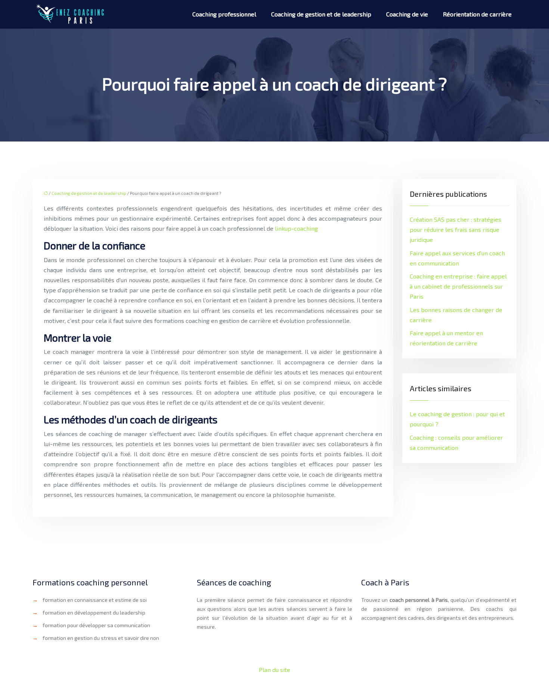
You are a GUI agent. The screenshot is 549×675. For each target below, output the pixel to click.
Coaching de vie (407, 14)
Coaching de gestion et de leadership (321, 14)
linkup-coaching (296, 228)
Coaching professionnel (224, 14)
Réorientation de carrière (477, 14)
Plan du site (274, 669)
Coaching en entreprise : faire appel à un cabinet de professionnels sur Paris (458, 286)
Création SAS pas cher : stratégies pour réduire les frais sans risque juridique (455, 229)
